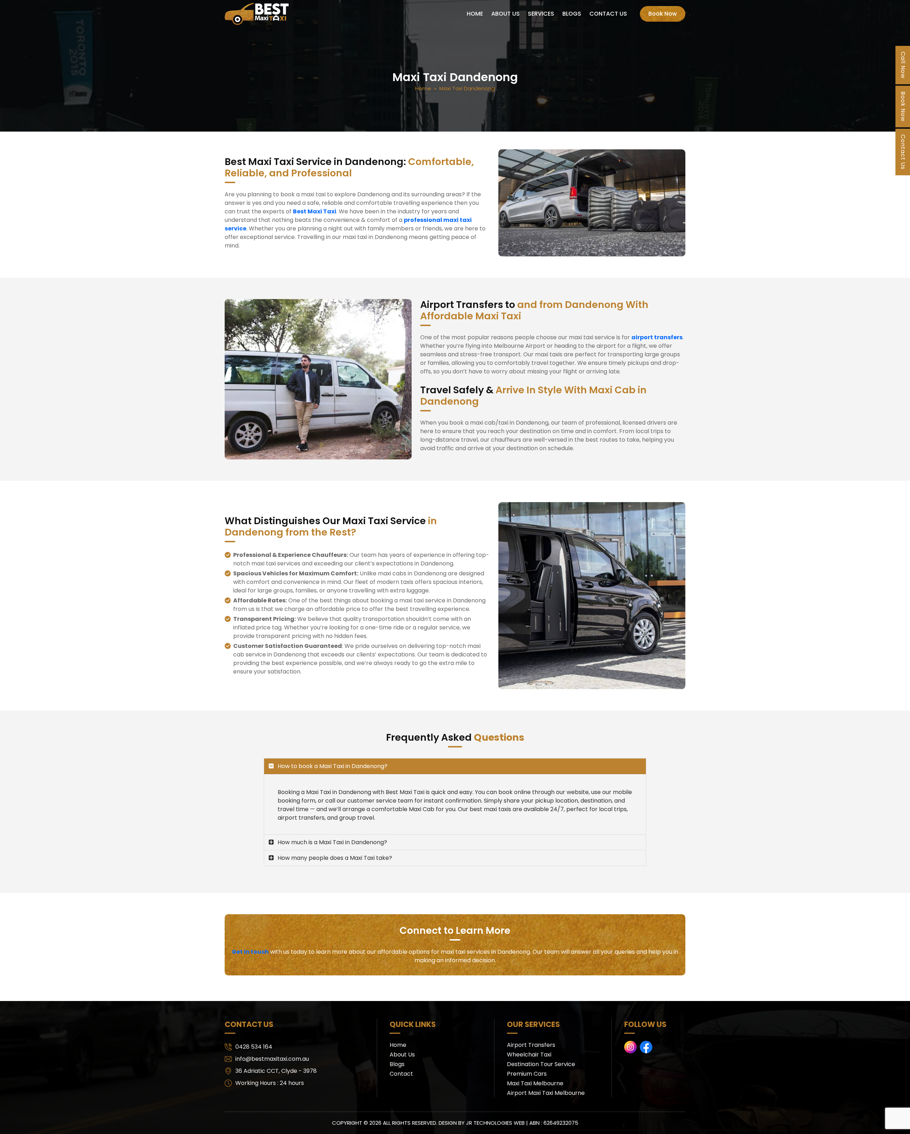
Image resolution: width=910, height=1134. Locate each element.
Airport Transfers (531, 1045)
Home (475, 14)
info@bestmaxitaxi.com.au (272, 1059)
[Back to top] (897, 1121)
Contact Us (608, 14)
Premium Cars (527, 1074)
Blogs (571, 14)
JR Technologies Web (495, 1123)
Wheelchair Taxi (529, 1054)
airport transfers (656, 337)
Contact (401, 1074)
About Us (505, 14)
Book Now (662, 14)
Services (541, 14)
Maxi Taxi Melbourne (535, 1083)
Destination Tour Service (541, 1064)
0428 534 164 (253, 1047)
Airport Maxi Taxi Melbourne (546, 1093)
